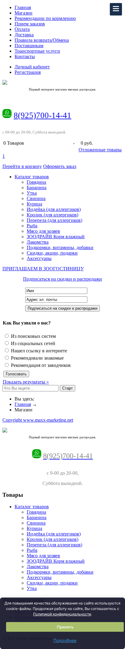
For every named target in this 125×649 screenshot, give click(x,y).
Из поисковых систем (33, 336)
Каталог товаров (32, 176)
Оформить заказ (59, 166)
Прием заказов (30, 23)
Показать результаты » (26, 381)
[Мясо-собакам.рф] (62, 82)
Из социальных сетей (32, 343)
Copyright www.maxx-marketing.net (37, 420)
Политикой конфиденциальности (62, 614)
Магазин (23, 12)
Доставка (24, 34)
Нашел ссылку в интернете (38, 350)
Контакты (25, 56)
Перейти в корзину (22, 166)
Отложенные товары (100, 149)
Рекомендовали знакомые (37, 358)
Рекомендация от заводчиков (40, 365)
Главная (23, 7)
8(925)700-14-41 (42, 115)
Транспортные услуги (37, 51)
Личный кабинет (32, 66)
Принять (65, 626)
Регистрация (28, 72)
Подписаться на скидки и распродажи (62, 279)
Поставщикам (29, 45)
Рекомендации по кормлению (45, 18)
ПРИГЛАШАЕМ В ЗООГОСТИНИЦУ (43, 268)
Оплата (22, 29)
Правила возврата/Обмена (42, 40)
